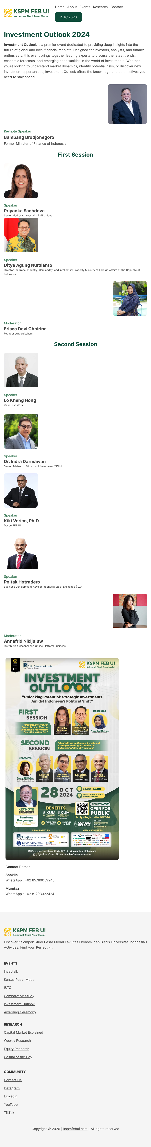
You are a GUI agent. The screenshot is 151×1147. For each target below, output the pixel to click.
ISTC (7, 987)
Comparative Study (19, 996)
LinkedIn (10, 1096)
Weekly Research (17, 1040)
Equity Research (16, 1049)
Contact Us (13, 1080)
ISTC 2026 (68, 17)
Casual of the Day (18, 1057)
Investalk (11, 971)
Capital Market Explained (23, 1032)
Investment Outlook (19, 1004)
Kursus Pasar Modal (19, 979)
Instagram (12, 1088)
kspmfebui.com (75, 1129)
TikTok (9, 1112)
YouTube (11, 1104)
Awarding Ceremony (20, 1012)
